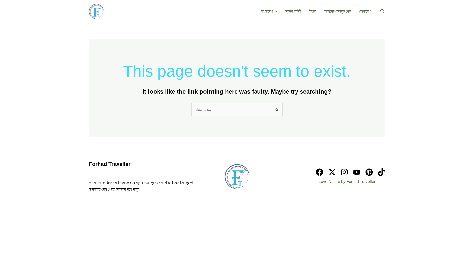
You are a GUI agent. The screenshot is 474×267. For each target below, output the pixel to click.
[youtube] (356, 172)
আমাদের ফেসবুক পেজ (337, 11)
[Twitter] (332, 172)
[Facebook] (319, 172)
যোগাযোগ (365, 11)
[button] (382, 11)
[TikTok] (381, 172)
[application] (275, 11)
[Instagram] (344, 172)
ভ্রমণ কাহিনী (293, 11)
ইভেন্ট (312, 11)
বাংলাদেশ (267, 11)
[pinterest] (369, 172)
